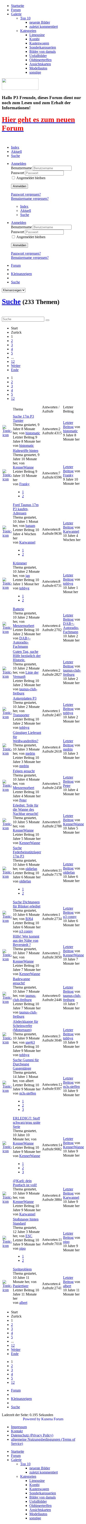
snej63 (30, 1042)
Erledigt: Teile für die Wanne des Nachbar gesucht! (25, 809)
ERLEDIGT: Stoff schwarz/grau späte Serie (26, 1122)
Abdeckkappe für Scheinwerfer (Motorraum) (25, 1026)
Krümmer (20, 563)
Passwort (18, 173)
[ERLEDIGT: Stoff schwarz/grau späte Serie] (7, 1151)
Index (15, 147)
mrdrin (30, 753)
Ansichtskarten (40, 64)
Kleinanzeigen (21, 274)
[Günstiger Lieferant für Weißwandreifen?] (7, 753)
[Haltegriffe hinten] (7, 479)
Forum (16, 10)
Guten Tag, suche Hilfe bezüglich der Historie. (27, 656)
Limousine (37, 35)
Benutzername (22, 168)
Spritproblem (22, 1269)
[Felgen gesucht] (7, 790)
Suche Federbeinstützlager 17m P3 (27, 852)
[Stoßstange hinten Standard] (7, 1246)
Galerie (16, 14)
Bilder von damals (42, 51)
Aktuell (16, 151)
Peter (23, 800)
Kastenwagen (39, 43)
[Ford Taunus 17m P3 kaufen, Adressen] (7, 535)
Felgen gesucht (24, 771)
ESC (28, 1236)
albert (23, 1303)
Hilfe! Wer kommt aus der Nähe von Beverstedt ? (26, 940)
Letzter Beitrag (68, 425)
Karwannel (27, 542)
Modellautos (38, 68)
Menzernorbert (23, 626)
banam (30, 526)
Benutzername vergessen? (30, 198)
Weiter (15, 366)
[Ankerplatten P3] (7, 717)
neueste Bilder (39, 22)
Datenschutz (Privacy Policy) (32, 1435)
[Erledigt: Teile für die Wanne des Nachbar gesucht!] (7, 828)
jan (27, 576)
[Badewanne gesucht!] (7, 1002)
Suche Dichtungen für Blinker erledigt (26, 904)
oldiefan (31, 869)
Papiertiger (20, 1286)
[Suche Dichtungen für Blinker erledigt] (7, 921)
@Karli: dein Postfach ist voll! (25, 1183)
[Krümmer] (7, 587)
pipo (22, 1248)
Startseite (17, 6)
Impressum (19, 1427)
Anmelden (19, 186)
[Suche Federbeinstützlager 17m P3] (7, 876)
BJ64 (29, 919)
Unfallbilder (38, 56)
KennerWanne (23, 467)
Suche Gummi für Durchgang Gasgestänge (26, 1064)
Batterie (18, 609)
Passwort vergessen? (26, 194)
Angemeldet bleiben (30, 178)
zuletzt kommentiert (43, 26)
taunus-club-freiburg (72, 672)
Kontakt (17, 1431)
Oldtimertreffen (40, 60)
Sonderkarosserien (42, 47)
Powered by (31, 1419)
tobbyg (24, 588)
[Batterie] (7, 632)
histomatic (32, 433)
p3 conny (26, 931)
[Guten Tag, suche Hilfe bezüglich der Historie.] (7, 676)
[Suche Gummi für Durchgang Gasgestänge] (7, 1090)
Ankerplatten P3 (24, 698)
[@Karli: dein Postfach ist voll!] (7, 1201)
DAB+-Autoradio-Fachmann (22, 642)
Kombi (34, 39)
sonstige (35, 72)
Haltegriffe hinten (25, 451)
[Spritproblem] (7, 1290)
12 (13, 361)
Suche (15, 156)
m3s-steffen (27, 1093)
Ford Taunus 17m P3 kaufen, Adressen (26, 509)
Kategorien (28, 31)
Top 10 (25, 18)
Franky (24, 484)
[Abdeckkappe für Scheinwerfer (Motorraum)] (7, 1042)
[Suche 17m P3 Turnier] (7, 435)
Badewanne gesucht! (21, 981)
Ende (15, 370)
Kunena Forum (52, 1419)
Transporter (21, 715)
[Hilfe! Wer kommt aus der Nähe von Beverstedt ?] (7, 959)
